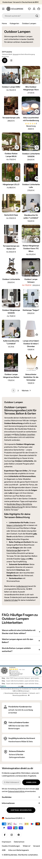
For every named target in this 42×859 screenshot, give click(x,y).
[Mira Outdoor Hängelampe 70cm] (31, 75)
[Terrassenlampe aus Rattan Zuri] (11, 234)
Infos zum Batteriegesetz (18, 850)
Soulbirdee (12, 855)
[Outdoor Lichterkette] (11, 267)
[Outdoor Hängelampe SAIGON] (11, 298)
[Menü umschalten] (3, 8)
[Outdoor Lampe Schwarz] (31, 267)
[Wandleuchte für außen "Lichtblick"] (31, 203)
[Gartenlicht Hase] (11, 203)
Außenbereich (22, 586)
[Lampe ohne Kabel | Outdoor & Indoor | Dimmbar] (31, 329)
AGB (37, 789)
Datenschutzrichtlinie (16, 791)
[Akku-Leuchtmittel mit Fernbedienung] (31, 106)
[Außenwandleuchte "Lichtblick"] (11, 329)
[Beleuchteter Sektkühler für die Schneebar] (31, 362)
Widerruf (26, 846)
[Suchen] (36, 16)
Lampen (7, 434)
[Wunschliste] (29, 8)
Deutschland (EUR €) (13, 818)
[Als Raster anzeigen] (4, 60)
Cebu (23, 559)
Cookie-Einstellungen (11, 846)
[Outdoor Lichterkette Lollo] (31, 172)
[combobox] (21, 16)
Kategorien (14, 23)
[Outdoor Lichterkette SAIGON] (31, 142)
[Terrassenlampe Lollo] (11, 106)
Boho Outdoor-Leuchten (25, 434)
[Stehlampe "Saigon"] (31, 298)
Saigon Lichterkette (15, 525)
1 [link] (13, 390)
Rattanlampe (14, 550)
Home (4, 23)
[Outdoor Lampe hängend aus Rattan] (11, 362)
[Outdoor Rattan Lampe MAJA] (11, 142)
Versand (15, 54)
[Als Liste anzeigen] (11, 60)
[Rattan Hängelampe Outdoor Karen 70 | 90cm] (31, 234)
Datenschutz (19, 842)
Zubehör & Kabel (11, 600)
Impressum (6, 842)
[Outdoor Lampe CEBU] (11, 75)
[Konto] (34, 8)
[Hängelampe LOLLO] (11, 172)
